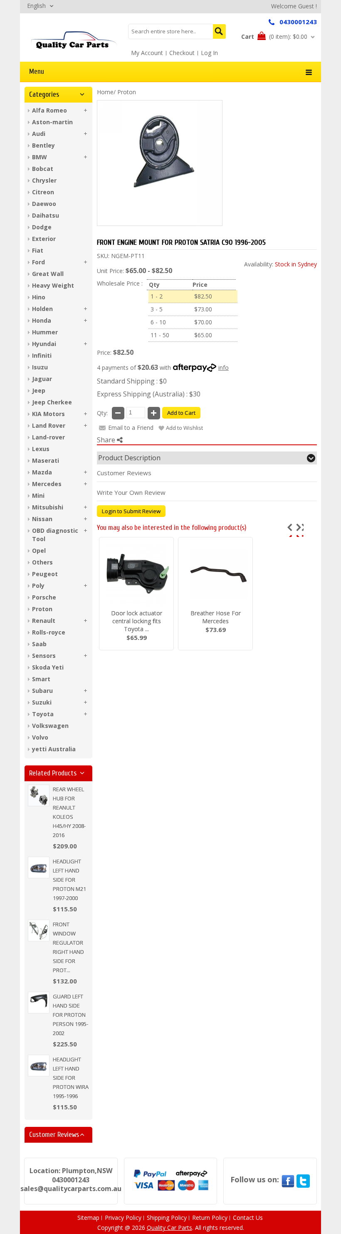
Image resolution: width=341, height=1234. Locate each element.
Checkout (182, 53)
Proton (126, 92)
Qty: (102, 413)
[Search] (219, 31)
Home (105, 92)
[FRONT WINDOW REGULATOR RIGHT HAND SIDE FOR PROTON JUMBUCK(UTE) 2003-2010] (38, 930)
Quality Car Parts (169, 1227)
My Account (147, 53)
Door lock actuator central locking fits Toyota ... (136, 621)
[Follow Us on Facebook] (287, 1179)
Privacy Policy (123, 1217)
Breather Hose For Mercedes (215, 617)
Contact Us (248, 1217)
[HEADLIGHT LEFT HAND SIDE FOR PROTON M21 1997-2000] (38, 867)
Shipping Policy (167, 1217)
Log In (209, 53)
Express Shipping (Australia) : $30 (148, 394)
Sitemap (88, 1217)
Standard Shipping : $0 (132, 381)
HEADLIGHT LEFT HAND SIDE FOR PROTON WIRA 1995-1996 (71, 1078)
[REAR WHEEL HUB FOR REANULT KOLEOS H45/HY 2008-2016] (38, 795)
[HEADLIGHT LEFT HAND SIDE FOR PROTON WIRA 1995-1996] (38, 1065)
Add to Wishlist (184, 427)
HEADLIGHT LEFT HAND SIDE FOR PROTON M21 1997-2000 (69, 880)
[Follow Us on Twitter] (303, 1179)
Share (107, 439)
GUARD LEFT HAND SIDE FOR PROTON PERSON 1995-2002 (70, 1015)
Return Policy (209, 1217)
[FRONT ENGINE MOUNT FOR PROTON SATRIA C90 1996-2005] (74, 39)
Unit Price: (110, 271)
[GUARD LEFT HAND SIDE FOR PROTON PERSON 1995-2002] (38, 1002)
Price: (104, 352)
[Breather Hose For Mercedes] (215, 575)
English (36, 6)
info (223, 367)
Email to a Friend (130, 427)
